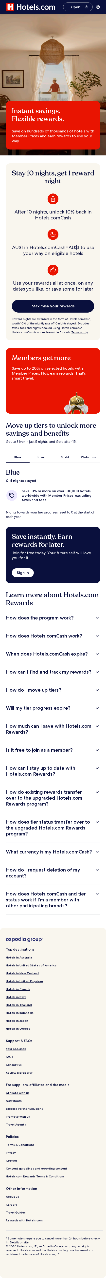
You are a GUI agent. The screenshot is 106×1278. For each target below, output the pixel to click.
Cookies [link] (12, 1160)
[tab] (18, 457)
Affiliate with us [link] (17, 1093)
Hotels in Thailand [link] (19, 1005)
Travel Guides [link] (16, 1212)
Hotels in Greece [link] (18, 1028)
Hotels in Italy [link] (16, 997)
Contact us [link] (14, 1064)
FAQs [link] (9, 1057)
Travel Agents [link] (16, 1124)
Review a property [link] (19, 1072)
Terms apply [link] (79, 332)
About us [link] (12, 1196)
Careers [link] (11, 1204)
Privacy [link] (11, 1152)
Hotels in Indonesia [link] (20, 1013)
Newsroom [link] (14, 1101)
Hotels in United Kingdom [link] (24, 981)
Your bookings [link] (16, 1049)
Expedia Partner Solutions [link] (24, 1108)
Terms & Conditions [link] (20, 1145)
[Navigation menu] (98, 7)
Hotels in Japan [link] (17, 1020)
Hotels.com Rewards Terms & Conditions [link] (35, 1176)
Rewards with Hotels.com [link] (24, 1220)
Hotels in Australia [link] (19, 957)
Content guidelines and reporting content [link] (36, 1168)
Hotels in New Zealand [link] (22, 973)
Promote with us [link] (18, 1116)
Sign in (23, 572)
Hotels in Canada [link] (18, 989)
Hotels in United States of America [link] (31, 965)
